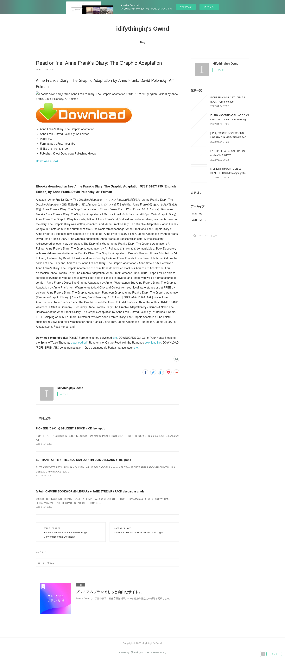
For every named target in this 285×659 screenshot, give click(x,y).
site (115, 337)
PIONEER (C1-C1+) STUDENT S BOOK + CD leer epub (70, 428)
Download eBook (47, 161)
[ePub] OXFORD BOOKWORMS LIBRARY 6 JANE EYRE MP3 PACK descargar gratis (90, 491)
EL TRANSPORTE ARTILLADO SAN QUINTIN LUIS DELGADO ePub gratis (83, 460)
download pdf (79, 342)
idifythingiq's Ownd (142, 28)
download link (153, 342)
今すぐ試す (186, 7)
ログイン (209, 7)
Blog (142, 42)
